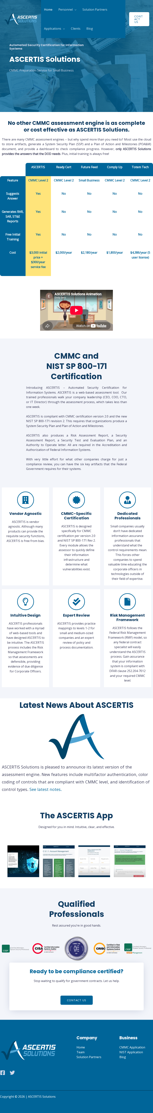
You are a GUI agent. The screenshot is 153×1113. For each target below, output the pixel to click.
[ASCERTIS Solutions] (20, 19)
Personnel (65, 9)
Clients (75, 28)
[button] (139, 19)
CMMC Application (132, 1047)
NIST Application (131, 1052)
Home (48, 9)
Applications (52, 28)
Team (80, 1052)
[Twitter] (12, 1072)
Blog (89, 28)
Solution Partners (94, 9)
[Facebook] (2, 1072)
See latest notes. (45, 789)
